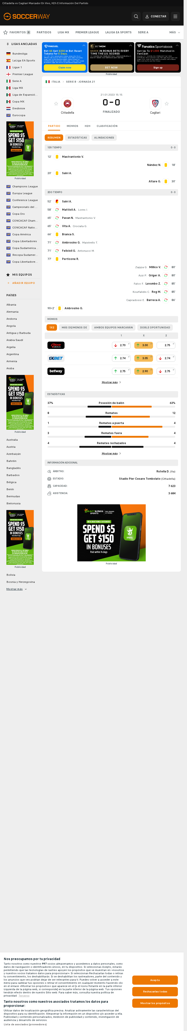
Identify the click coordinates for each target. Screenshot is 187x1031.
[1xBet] (56, 358)
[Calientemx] (56, 345)
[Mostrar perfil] (67, 104)
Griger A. (155, 275)
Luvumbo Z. (153, 283)
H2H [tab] (87, 126)
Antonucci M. (86, 251)
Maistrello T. (90, 242)
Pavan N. (67, 218)
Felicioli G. (69, 251)
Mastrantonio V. (85, 218)
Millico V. (155, 267)
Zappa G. (141, 267)
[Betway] (56, 371)
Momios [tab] (72, 126)
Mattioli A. (69, 210)
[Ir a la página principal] (35, 16)
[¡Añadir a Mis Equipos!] (56, 103)
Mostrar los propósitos (155, 1003)
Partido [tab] (54, 126)
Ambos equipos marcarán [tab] (113, 327)
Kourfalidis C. (141, 292)
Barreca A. (154, 300)
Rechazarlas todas (155, 991)
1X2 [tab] (51, 327)
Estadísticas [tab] (77, 137)
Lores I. (83, 210)
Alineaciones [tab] (104, 137)
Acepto (155, 980)
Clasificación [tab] (107, 126)
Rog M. (156, 292)
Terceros (23, 995)
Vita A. (66, 226)
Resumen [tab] (53, 137)
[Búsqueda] (136, 16)
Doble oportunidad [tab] (155, 327)
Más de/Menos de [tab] (74, 327)
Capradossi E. (135, 300)
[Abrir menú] (175, 16)
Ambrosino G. (71, 242)
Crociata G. (80, 226)
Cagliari (155, 113)
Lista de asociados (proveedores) (25, 1024)
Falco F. (139, 283)
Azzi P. (142, 275)
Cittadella (67, 113)
